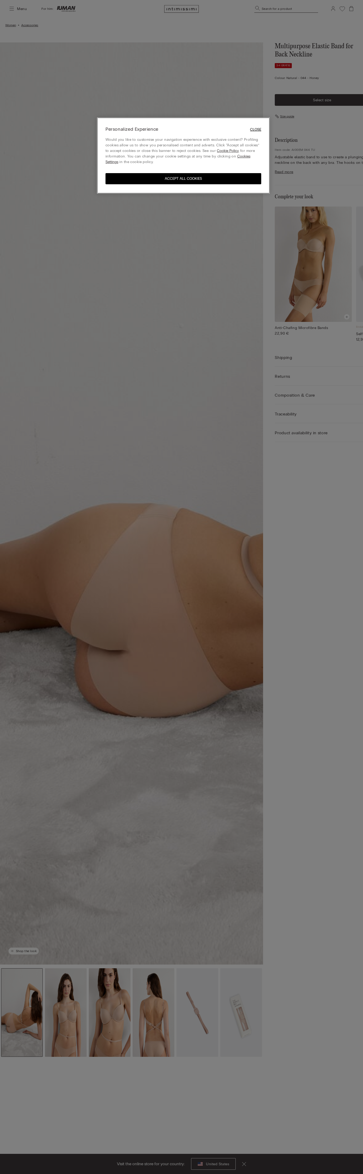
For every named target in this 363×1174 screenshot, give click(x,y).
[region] (183, 155)
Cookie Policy (228, 150)
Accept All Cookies (183, 178)
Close (255, 129)
